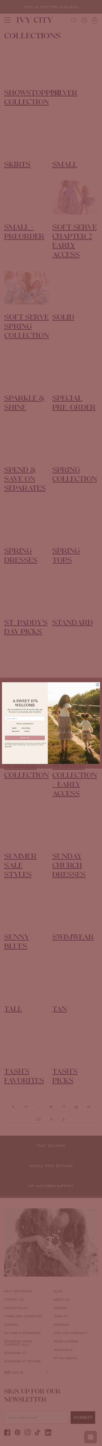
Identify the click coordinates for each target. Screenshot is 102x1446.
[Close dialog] (97, 684)
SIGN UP (25, 738)
